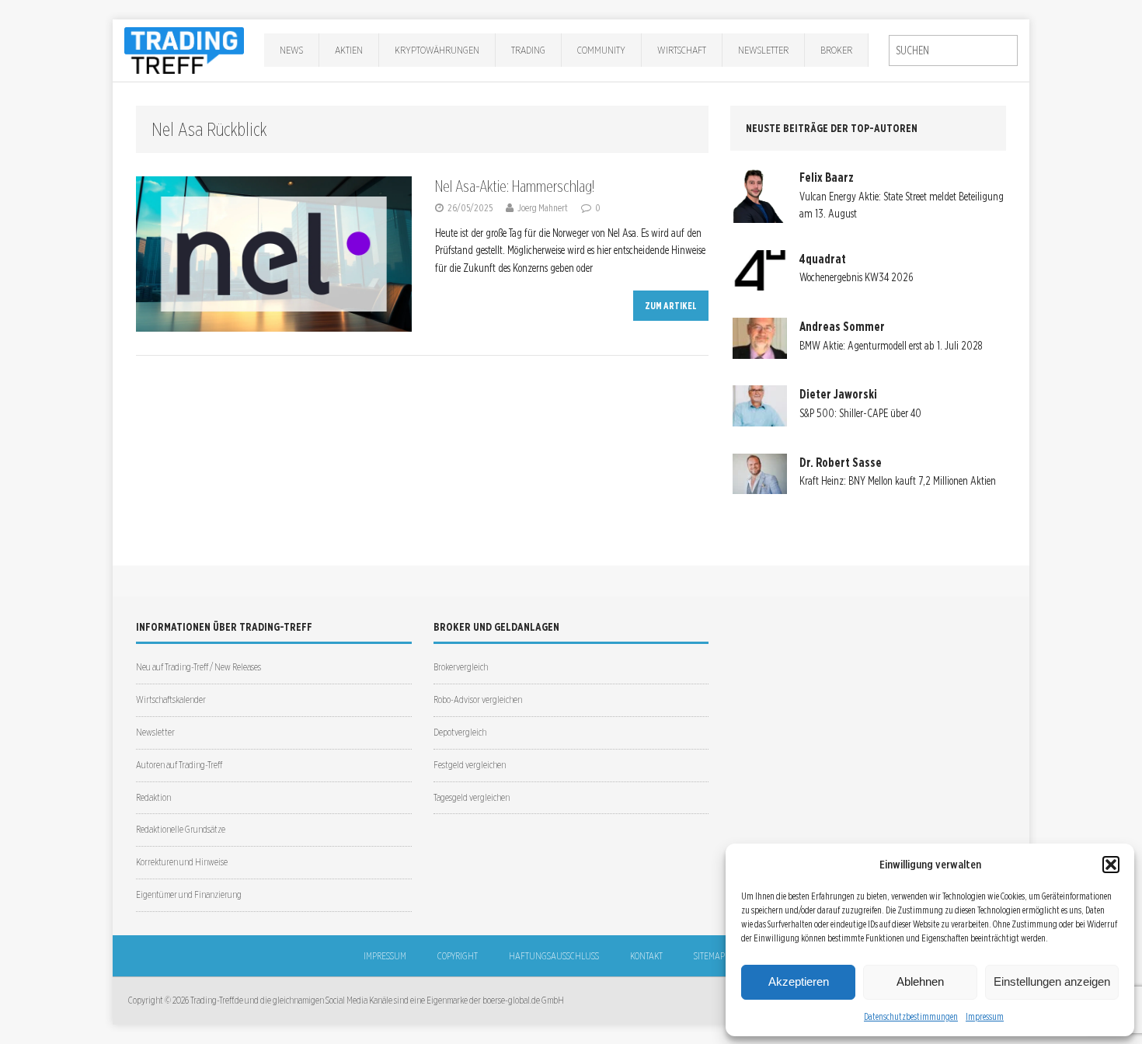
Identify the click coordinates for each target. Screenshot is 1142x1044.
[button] (1111, 864)
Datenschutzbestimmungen (911, 1016)
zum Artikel (671, 305)
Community (601, 50)
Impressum (985, 1016)
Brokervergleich (460, 667)
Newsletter (763, 50)
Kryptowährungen (437, 50)
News (291, 50)
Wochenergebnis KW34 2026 (856, 277)
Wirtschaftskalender (171, 699)
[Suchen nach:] (953, 50)
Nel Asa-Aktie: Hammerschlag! (514, 186)
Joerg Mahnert (542, 208)
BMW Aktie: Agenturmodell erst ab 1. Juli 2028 (890, 345)
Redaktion (153, 797)
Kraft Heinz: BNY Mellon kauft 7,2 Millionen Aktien (897, 481)
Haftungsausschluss (554, 956)
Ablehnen (920, 981)
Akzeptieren (798, 981)
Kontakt (646, 956)
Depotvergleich (459, 732)
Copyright (457, 956)
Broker (836, 50)
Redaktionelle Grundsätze (180, 829)
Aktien (349, 50)
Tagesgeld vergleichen (471, 797)
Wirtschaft (681, 50)
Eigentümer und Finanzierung (189, 894)
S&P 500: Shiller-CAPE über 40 (860, 413)
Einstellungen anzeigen (1052, 981)
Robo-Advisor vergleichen (477, 699)
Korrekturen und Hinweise (182, 862)
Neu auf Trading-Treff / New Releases (198, 667)
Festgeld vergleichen (469, 765)
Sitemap (709, 956)
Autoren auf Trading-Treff (179, 765)
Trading (528, 50)
